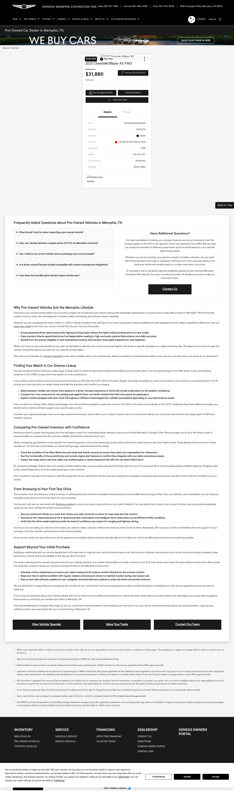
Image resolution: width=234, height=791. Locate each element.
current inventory (53, 356)
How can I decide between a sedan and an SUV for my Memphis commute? (58, 243)
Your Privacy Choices (115, 788)
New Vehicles (22, 736)
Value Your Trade (120, 100)
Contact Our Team (187, 624)
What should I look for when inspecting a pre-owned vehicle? (51, 232)
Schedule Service (66, 736)
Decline (187, 777)
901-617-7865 (111, 6)
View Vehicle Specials (46, 624)
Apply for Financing (108, 736)
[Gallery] (117, 40)
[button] (106, 59)
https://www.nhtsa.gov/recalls (132, 696)
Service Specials (65, 741)
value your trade (22, 326)
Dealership (147, 730)
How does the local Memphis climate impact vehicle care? (49, 275)
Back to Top (225, 205)
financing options (65, 504)
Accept (215, 777)
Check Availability (133, 93)
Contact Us (170, 289)
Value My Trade (106, 741)
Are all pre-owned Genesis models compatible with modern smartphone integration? (63, 265)
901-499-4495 (139, 6)
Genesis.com (145, 751)
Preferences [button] (59, 780)
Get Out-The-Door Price (135, 73)
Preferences (158, 777)
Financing (105, 730)
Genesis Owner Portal (151, 746)
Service (62, 730)
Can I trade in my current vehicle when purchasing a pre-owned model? (56, 254)
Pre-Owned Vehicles (27, 741)
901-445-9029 (166, 6)
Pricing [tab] (126, 112)
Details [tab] (108, 112)
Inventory (23, 730)
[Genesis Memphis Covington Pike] (54, 6)
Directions (144, 741)
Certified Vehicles (25, 746)
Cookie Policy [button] (124, 777)
